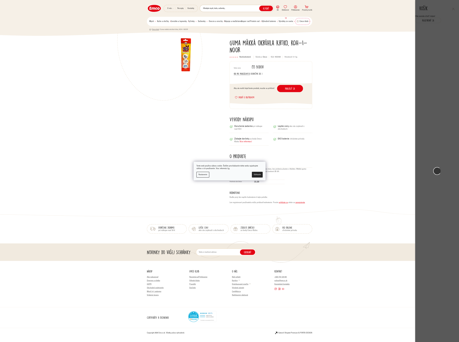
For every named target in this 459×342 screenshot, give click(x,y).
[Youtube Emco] (283, 289)
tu (229, 169)
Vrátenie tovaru (153, 295)
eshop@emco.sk (280, 281)
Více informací (246, 142)
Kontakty (191, 8)
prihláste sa (283, 203)
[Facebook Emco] (279, 289)
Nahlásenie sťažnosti (240, 295)
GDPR (149, 284)
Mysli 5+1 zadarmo (154, 292)
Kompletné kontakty (282, 284)
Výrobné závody (238, 288)
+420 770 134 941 (280, 277)
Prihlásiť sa (290, 88)
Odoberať (247, 252)
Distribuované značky (240, 284)
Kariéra (235, 281)
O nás (169, 8)
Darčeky (192, 288)
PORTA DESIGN (306, 333)
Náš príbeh (236, 277)
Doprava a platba (153, 281)
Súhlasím (257, 175)
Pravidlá (192, 284)
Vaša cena (249, 66)
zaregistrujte (300, 203)
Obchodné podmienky (155, 288)
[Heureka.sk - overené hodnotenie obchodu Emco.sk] (202, 317)
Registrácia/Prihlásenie (198, 277)
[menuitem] (152, 21)
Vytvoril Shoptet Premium (288, 333)
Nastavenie (202, 175)
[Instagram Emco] (275, 289)
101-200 (256, 182)
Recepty (180, 8)
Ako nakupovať (152, 277)
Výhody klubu (194, 281)
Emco (265, 57)
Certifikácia (236, 292)
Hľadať (266, 8)
